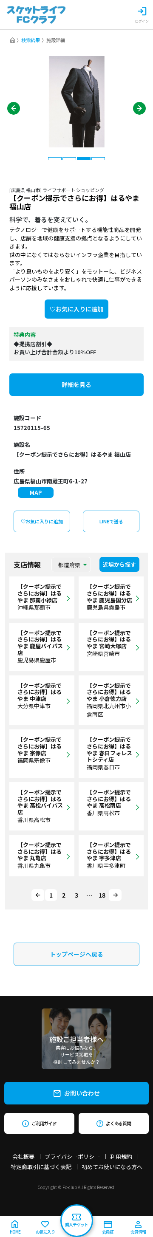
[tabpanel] (76, 101)
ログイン (142, 21)
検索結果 (30, 40)
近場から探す (119, 564)
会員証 (107, 1232)
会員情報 (138, 1232)
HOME (15, 1232)
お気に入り (45, 1232)
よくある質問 (118, 1123)
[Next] (115, 895)
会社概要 (23, 1156)
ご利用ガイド (44, 1123)
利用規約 (121, 1156)
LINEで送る (111, 521)
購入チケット (76, 1224)
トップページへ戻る (76, 954)
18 (102, 895)
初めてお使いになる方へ (112, 1167)
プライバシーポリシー (72, 1156)
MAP (36, 493)
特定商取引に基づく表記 (41, 1167)
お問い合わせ (82, 1093)
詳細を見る (76, 384)
